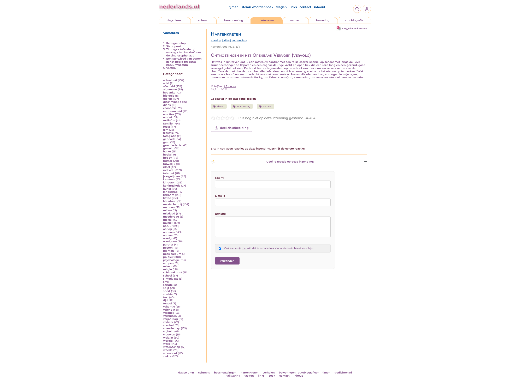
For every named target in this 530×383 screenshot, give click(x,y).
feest (166, 126)
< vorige (216, 40)
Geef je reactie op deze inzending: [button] (290, 161)
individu (169, 170)
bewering (322, 20)
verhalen (269, 372)
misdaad (169, 213)
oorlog (167, 229)
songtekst (170, 284)
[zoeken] (357, 9)
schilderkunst (172, 272)
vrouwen (169, 334)
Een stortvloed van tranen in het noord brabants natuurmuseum (184, 61)
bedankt (169, 92)
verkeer (168, 322)
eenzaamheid (172, 111)
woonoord (170, 353)
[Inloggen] (367, 9)
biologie (168, 95)
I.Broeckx (230, 86)
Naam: (219, 177)
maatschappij (172, 204)
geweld (168, 148)
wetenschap (171, 346)
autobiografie (354, 20)
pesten (168, 247)
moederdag (171, 216)
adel (166, 83)
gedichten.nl (343, 372)
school (167, 275)
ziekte (167, 356)
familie (168, 123)
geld (166, 142)
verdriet (168, 312)
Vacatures (171, 33)
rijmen (233, 7)
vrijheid (168, 331)
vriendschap (171, 328)
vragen (281, 7)
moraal (167, 219)
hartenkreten (250, 372)
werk (166, 343)
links (293, 7)
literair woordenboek (257, 7)
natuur (167, 225)
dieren (167, 98)
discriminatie (172, 101)
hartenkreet (267, 20)
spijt (166, 288)
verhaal (295, 20)
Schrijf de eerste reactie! (288, 148)
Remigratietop (176, 43)
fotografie (169, 136)
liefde (167, 198)
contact (305, 7)
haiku (167, 151)
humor (167, 160)
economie (170, 108)
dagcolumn (175, 20)
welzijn (168, 337)
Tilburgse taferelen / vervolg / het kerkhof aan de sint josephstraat (183, 52)
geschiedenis (172, 145)
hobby (167, 157)
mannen (169, 207)
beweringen (287, 372)
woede (167, 350)
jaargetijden (171, 176)
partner (168, 244)
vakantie (169, 306)
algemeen (170, 89)
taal (165, 297)
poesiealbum (172, 253)
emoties (168, 114)
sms (166, 281)
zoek (272, 375)
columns (204, 372)
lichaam (168, 194)
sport (166, 291)
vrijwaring (233, 375)
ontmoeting (243, 106)
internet (168, 173)
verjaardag (170, 319)
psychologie (171, 260)
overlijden (170, 241)
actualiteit (170, 80)
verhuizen (170, 315)
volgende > (239, 40)
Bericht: (220, 213)
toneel (167, 303)
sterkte (168, 294)
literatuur (169, 201)
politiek (168, 257)
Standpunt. (174, 46)
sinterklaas (170, 278)
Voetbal (171, 67)
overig (167, 238)
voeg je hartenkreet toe (354, 28)
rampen (168, 263)
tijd (165, 300)
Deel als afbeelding (234, 128)
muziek (168, 222)
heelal (167, 154)
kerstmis (169, 179)
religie (167, 269)
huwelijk (169, 163)
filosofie (168, 132)
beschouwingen (225, 372)
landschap (170, 191)
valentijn (169, 309)
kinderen (169, 182)
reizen (167, 266)
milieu (167, 210)
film (165, 129)
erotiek (168, 117)
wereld (168, 340)
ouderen (169, 232)
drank (167, 105)
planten (168, 250)
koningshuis (171, 185)
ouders (168, 235)
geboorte (169, 139)
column (203, 20)
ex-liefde (169, 120)
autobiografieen (308, 372)
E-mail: (220, 195)
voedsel (168, 325)
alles (226, 40)
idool (166, 167)
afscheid (169, 86)
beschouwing (233, 20)
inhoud (319, 7)
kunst (167, 188)
